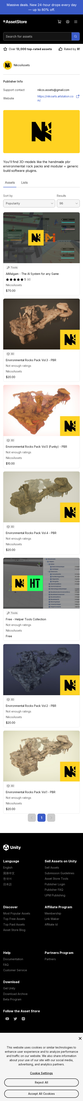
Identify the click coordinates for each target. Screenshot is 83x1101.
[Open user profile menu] (68, 22)
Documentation (13, 959)
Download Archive (15, 994)
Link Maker (52, 919)
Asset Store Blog (14, 930)
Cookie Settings (41, 1073)
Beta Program (12, 999)
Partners (50, 959)
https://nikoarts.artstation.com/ (55, 98)
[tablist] (41, 182)
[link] (32, 818)
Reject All (41, 1082)
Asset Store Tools (56, 878)
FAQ (6, 964)
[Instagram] (23, 1019)
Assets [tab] (10, 182)
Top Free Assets (14, 919)
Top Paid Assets (14, 924)
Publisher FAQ (54, 889)
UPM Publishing (55, 895)
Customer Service (15, 970)
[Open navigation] (76, 22)
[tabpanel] (41, 504)
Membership (53, 913)
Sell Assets (52, 867)
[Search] (76, 36)
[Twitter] (15, 1019)
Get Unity (9, 988)
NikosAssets (14, 285)
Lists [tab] (24, 182)
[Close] (80, 1038)
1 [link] (41, 818)
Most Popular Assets (16, 913)
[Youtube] (7, 1019)
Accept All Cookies (41, 1093)
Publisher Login (55, 884)
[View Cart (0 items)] (60, 22)
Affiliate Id (51, 924)
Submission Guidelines (59, 873)
